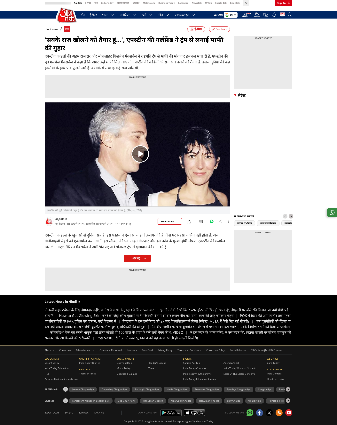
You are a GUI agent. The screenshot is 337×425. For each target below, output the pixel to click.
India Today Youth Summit (197, 373)
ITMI (47, 373)
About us (49, 350)
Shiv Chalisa (233, 400)
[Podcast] (266, 15)
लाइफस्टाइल (182, 15)
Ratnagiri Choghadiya (147, 389)
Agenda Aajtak (231, 363)
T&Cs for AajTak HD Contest (266, 350)
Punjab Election (277, 400)
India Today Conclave (194, 368)
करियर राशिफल (244, 223)
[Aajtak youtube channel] (288, 412)
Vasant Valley (52, 363)
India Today (107, 2)
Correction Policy (215, 350)
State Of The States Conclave (239, 373)
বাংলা (96, 2)
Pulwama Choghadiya (207, 389)
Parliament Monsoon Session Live (91, 400)
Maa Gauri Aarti (126, 400)
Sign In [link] (281, 3)
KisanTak (235, 2)
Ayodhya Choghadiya (238, 389)
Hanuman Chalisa (153, 400)
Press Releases (238, 350)
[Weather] (257, 15)
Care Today (273, 363)
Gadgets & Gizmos (127, 373)
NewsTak (197, 2)
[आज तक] (67, 15)
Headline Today (275, 379)
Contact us (65, 350)
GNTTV (135, 2)
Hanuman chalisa (209, 400)
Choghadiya (264, 389)
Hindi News (51, 29)
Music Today (123, 368)
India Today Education (56, 368)
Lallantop (183, 2)
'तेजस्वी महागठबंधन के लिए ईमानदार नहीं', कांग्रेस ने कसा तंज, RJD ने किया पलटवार (101, 310)
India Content (274, 373)
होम (83, 15)
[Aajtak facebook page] (259, 412)
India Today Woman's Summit (239, 368)
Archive (99, 412)
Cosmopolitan (124, 363)
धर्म (144, 15)
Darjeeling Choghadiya (114, 389)
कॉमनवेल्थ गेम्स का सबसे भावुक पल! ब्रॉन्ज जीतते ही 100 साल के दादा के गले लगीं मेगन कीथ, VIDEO (118, 332)
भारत (105, 15)
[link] (288, 3)
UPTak (208, 2)
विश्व (67, 29)
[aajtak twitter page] (269, 412)
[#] (212, 222)
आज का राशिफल (268, 223)
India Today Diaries (89, 363)
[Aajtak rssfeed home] (279, 412)
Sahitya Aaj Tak (191, 363)
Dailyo (69, 412)
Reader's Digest (157, 363)
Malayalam (149, 2)
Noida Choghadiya (177, 389)
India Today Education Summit (199, 379)
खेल (160, 15)
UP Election (254, 400)
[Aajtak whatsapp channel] (250, 412)
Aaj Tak (78, 2)
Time (151, 368)
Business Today (166, 2)
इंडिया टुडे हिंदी (123, 2)
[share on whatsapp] (332, 212)
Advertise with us (85, 350)
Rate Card (147, 350)
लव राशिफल (290, 223)
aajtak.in (61, 219)
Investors (132, 350)
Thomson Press (87, 373)
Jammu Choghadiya (83, 389)
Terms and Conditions (189, 350)
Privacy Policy (165, 350)
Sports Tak (221, 2)
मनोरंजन (125, 15)
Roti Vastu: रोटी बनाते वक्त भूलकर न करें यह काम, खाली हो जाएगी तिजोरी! (147, 338)
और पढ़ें (136, 258)
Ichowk (83, 412)
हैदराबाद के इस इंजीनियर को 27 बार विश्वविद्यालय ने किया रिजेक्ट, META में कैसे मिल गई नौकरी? (188, 321)
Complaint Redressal (110, 350)
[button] (291, 216)
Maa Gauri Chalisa (181, 400)
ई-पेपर (88, 2)
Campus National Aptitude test (61, 379)
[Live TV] (282, 15)
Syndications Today (202, 421)
